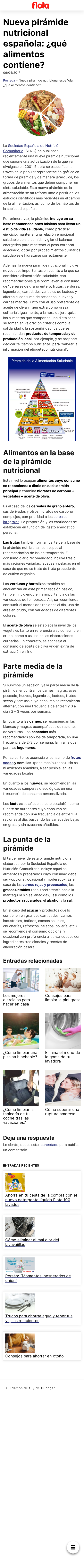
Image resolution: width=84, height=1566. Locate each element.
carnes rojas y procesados (44, 885)
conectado (49, 1145)
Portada (9, 80)
